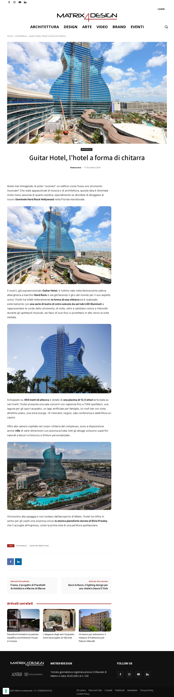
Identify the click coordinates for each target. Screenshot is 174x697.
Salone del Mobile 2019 (39, 546)
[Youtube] (20, 2)
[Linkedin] (18, 561)
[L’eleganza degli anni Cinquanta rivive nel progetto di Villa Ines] (59, 620)
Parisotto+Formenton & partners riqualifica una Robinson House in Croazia (23, 637)
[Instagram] (14, 2)
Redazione (75, 167)
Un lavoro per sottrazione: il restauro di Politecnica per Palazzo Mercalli (92, 637)
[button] (166, 27)
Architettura (21, 36)
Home (10, 36)
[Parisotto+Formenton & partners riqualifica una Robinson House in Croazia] (23, 620)
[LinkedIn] (25, 2)
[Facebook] (9, 2)
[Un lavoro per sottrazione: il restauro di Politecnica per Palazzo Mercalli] (95, 620)
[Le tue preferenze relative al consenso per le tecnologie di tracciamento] (6, 691)
